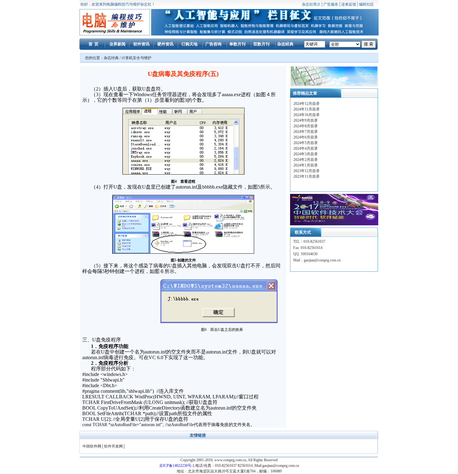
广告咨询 (213, 44)
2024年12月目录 (307, 103)
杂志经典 (285, 44)
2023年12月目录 (306, 171)
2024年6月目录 (306, 137)
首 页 (93, 44)
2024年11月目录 (307, 109)
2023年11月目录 (306, 176)
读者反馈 (348, 4)
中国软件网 (92, 446)
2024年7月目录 (306, 131)
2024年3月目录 (306, 154)
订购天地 (189, 44)
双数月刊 (261, 44)
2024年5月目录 (306, 143)
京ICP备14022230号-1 (176, 465)
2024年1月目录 (305, 165)
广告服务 (330, 4)
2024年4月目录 (306, 148)
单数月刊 (237, 44)
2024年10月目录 (307, 115)
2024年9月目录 (306, 120)
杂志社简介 (311, 4)
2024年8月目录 (306, 126)
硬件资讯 (165, 44)
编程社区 (366, 4)
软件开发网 (113, 446)
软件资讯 (141, 44)
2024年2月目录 (306, 159)
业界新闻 (117, 44)
